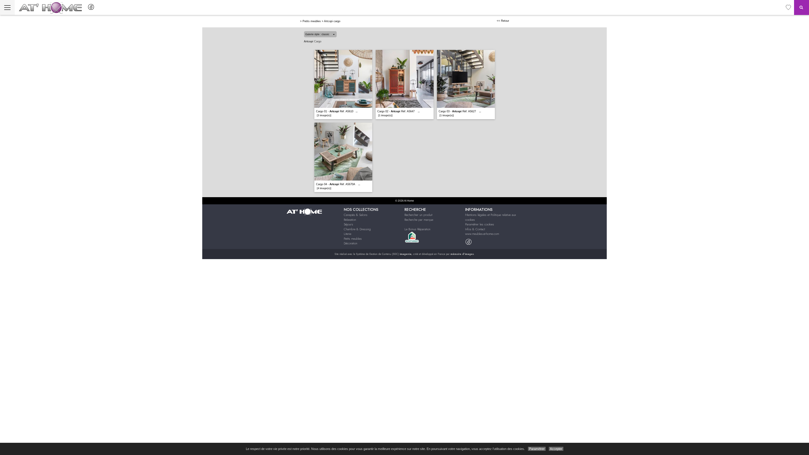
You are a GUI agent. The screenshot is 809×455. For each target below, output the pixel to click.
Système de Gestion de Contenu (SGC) (383, 254)
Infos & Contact (475, 229)
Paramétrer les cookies (479, 224)
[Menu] (7, 7)
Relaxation (350, 219)
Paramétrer (536, 449)
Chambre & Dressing (357, 229)
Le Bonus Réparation (417, 229)
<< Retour (503, 20)
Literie (347, 234)
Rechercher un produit (418, 215)
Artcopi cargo (332, 21)
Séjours (348, 224)
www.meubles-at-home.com (482, 234)
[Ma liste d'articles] (788, 7)
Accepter (556, 449)
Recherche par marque (418, 219)
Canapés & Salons (355, 215)
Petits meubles (312, 21)
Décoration (350, 243)
